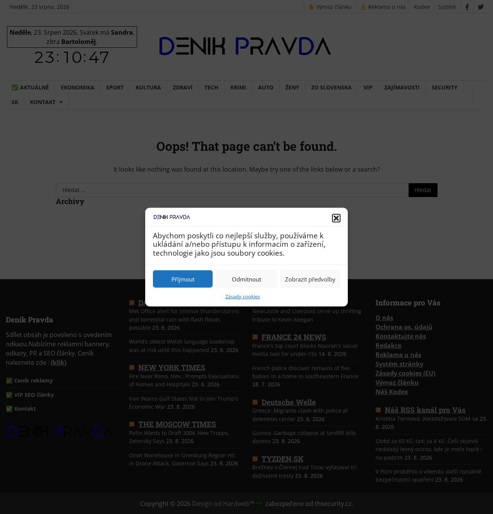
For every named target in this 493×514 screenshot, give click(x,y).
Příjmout (183, 279)
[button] (336, 218)
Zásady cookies (242, 296)
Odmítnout (246, 279)
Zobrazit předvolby (310, 279)
